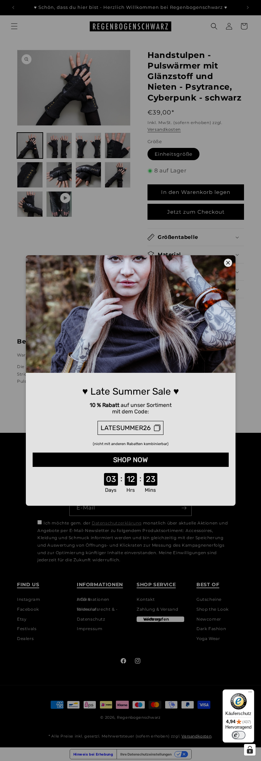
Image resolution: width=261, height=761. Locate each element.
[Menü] (250, 693)
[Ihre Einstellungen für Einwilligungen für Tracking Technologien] (250, 750)
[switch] (238, 735)
